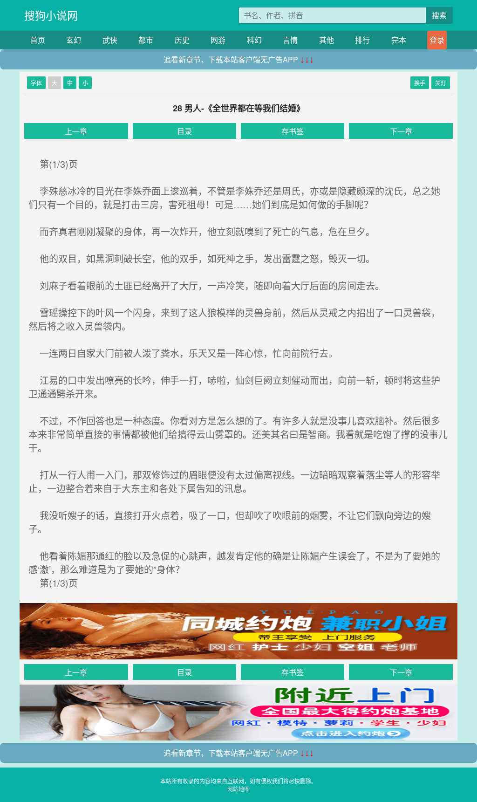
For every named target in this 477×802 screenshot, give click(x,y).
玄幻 (73, 39)
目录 (184, 131)
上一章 (76, 131)
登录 (436, 39)
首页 (37, 39)
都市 (145, 39)
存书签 (292, 131)
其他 (326, 39)
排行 (362, 39)
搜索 (439, 15)
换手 (419, 83)
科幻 (254, 39)
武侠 (109, 39)
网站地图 (238, 789)
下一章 (401, 131)
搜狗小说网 (51, 15)
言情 (290, 39)
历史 (182, 39)
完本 (398, 39)
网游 (218, 39)
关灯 (440, 83)
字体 (36, 83)
